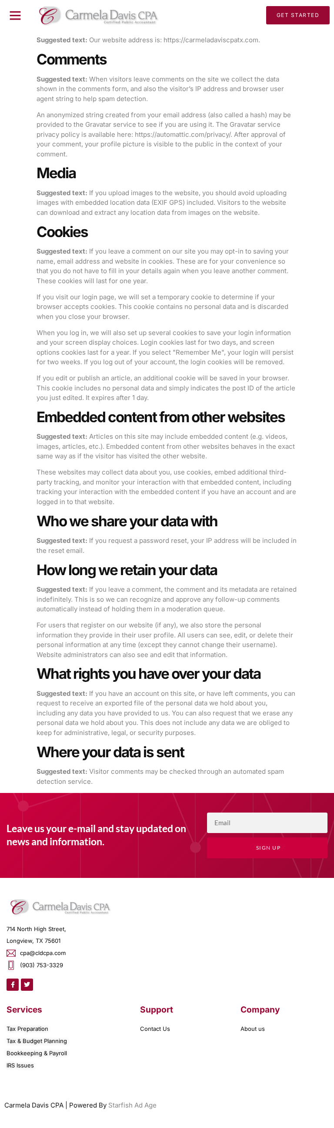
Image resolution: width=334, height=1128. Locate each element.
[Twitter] (27, 985)
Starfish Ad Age (132, 1105)
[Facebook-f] (13, 985)
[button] (15, 15)
